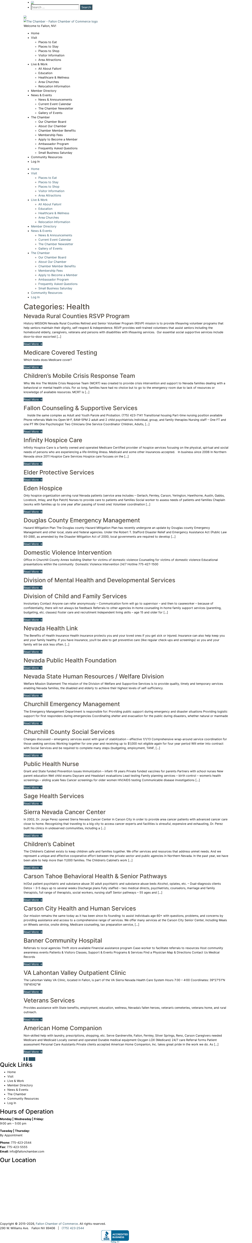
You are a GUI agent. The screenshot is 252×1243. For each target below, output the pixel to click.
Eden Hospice (43, 488)
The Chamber (40, 117)
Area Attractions (49, 60)
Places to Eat (47, 42)
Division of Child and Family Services (75, 596)
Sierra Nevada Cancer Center (65, 812)
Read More (33, 344)
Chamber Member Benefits (57, 130)
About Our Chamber (52, 126)
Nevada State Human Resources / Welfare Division (94, 676)
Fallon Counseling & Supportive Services (80, 408)
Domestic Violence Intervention (68, 552)
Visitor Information (51, 55)
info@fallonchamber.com (27, 1151)
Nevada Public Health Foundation (70, 660)
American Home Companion (63, 1028)
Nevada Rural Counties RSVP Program (77, 316)
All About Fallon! (49, 68)
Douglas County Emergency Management (82, 520)
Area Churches (48, 82)
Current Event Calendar (54, 104)
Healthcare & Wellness (53, 77)
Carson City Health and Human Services (80, 908)
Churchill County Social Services (69, 731)
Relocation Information (54, 86)
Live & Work (39, 64)
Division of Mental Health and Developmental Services (99, 580)
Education (45, 73)
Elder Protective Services (59, 472)
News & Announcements (55, 99)
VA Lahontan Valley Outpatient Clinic (75, 972)
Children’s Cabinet (49, 844)
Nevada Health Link (51, 628)
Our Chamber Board (52, 121)
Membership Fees (50, 135)
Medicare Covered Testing (60, 352)
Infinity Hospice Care (53, 440)
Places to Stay (48, 46)
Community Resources (46, 157)
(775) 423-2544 (73, 1228)
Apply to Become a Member (57, 139)
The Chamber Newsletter (55, 108)
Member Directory (43, 91)
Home (35, 33)
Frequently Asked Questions (57, 148)
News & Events (41, 95)
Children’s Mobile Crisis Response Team (79, 375)
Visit (34, 37)
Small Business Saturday (55, 152)
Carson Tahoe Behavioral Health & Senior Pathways (95, 876)
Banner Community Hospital (63, 940)
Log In (35, 161)
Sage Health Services (54, 796)
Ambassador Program (53, 144)
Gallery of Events (50, 113)
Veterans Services (49, 1000)
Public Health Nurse (51, 763)
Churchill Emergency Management (72, 704)
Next (32, 1059)
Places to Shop (48, 51)
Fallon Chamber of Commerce (57, 1223)
